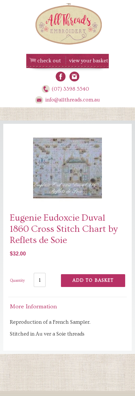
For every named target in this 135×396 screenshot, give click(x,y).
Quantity (17, 280)
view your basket (88, 60)
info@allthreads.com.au (72, 100)
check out (49, 60)
